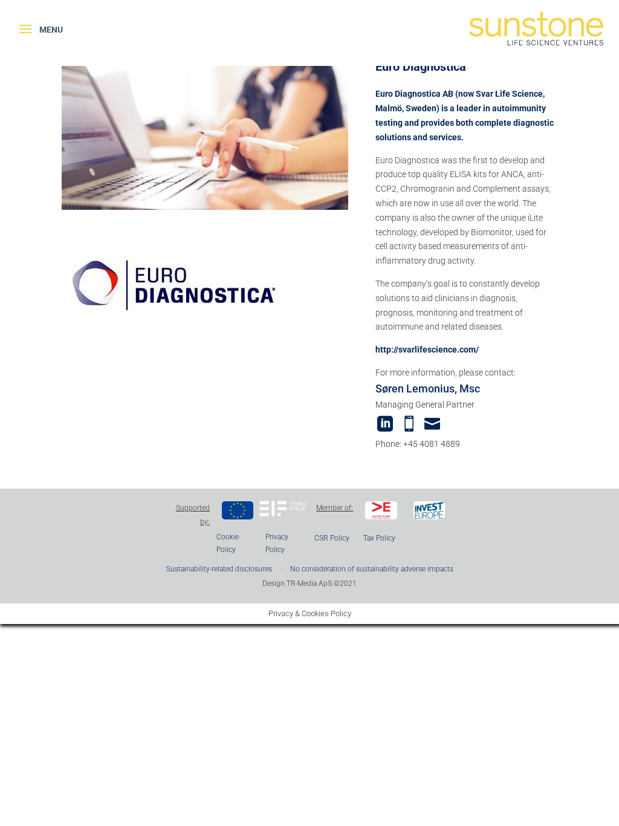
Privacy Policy (276, 543)
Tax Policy (379, 538)
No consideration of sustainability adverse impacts (371, 569)
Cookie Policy (227, 543)
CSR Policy (331, 538)
